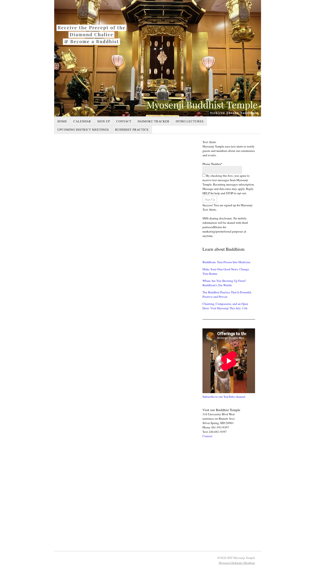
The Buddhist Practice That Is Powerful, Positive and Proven (227, 294)
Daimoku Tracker (153, 121)
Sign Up (103, 121)
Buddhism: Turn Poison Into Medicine (226, 262)
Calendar (82, 121)
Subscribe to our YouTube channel (223, 397)
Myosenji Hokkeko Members (237, 563)
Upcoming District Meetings (83, 129)
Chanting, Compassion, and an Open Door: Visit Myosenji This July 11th (225, 306)
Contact (123, 121)
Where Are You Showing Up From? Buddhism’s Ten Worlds (224, 283)
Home (62, 121)
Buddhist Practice (132, 129)
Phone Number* (212, 164)
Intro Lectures (190, 121)
